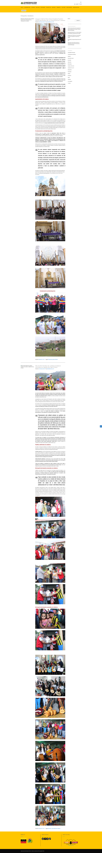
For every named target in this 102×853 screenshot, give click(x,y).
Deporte (69, 56)
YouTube (63, 7)
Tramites (59, 7)
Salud (69, 77)
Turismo (69, 83)
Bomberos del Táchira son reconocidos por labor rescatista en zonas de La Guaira (74, 36)
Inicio (22, 7)
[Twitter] (77, 4)
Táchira (33, 7)
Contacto (23, 10)
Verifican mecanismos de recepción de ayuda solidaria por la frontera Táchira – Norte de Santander (74, 29)
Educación (69, 62)
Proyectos (48, 7)
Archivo (54, 7)
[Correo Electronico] (74, 4)
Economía (69, 60)
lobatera (56, 359)
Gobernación (27, 7)
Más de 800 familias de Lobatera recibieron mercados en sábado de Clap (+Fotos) (48, 366)
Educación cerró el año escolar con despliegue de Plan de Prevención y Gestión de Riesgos (74, 43)
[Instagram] (80, 4)
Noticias (38, 7)
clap (52, 828)
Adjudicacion (76, 7)
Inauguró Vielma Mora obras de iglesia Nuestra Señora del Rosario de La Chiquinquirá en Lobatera (50, 19)
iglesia (54, 359)
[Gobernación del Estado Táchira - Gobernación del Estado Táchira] (29, 3)
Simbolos (69, 79)
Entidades (43, 7)
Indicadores (69, 7)
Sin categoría (70, 81)
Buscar (69, 18)
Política (69, 73)
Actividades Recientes (71, 52)
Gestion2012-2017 (42, 359)
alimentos (49, 828)
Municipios (69, 71)
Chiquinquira (50, 359)
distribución (55, 828)
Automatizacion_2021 (50, 21)
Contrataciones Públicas (72, 54)
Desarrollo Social (70, 58)
